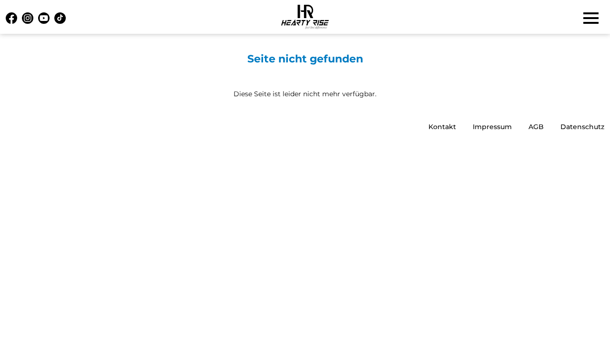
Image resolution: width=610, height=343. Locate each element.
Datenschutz (582, 126)
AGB (536, 126)
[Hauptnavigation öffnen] (591, 18)
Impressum (492, 126)
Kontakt (442, 126)
